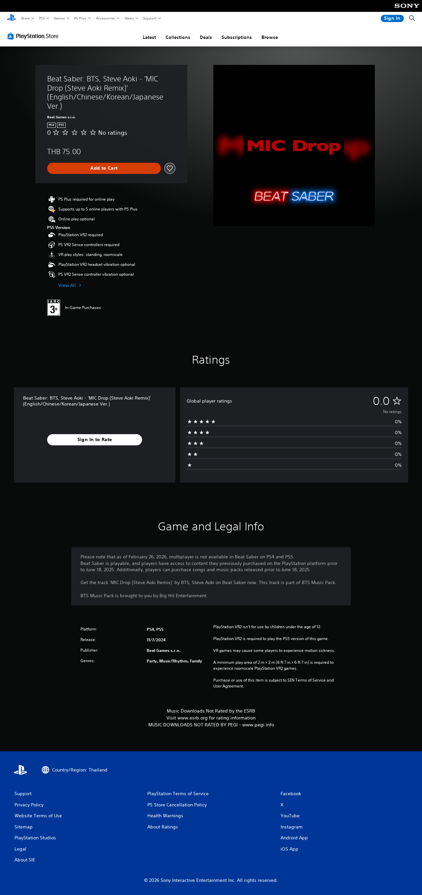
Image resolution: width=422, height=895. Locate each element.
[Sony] (407, 10)
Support (149, 18)
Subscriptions (237, 37)
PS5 (42, 18)
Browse (269, 37)
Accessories (105, 18)
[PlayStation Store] (34, 36)
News (129, 18)
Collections (178, 37)
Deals (206, 37)
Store (25, 18)
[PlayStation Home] (11, 18)
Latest (149, 37)
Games (59, 18)
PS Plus (80, 18)
